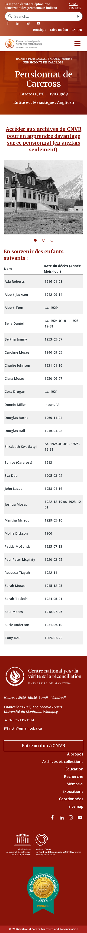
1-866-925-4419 (75, 6)
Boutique (39, 29)
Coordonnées (71, 798)
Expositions (73, 791)
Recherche (73, 776)
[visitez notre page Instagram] (28, 23)
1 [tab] (38, 240)
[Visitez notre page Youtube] (38, 23)
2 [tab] (46, 240)
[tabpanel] (43, 197)
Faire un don (59, 29)
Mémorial (75, 784)
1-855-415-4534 (21, 720)
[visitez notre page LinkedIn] (18, 23)
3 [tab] (54, 240)
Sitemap (75, 806)
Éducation (74, 769)
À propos (75, 754)
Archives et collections (62, 761)
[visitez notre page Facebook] (8, 23)
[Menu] (77, 44)
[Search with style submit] (78, 16)
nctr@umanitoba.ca (25, 728)
